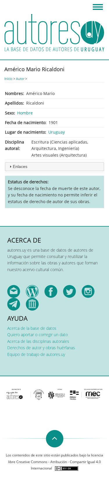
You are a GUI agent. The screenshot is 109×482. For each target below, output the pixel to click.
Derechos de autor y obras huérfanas (41, 347)
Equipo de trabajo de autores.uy (36, 354)
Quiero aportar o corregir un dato (37, 334)
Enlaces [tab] (20, 166)
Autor (20, 78)
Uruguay (56, 132)
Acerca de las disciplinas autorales (38, 341)
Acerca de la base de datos (31, 328)
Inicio (8, 78)
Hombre (25, 113)
